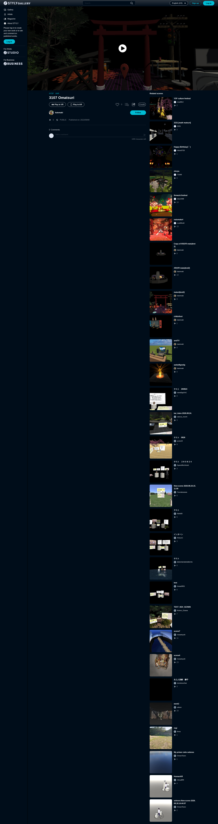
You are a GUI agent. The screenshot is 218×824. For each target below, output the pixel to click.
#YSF (51, 93)
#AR (57, 93)
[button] (117, 104)
